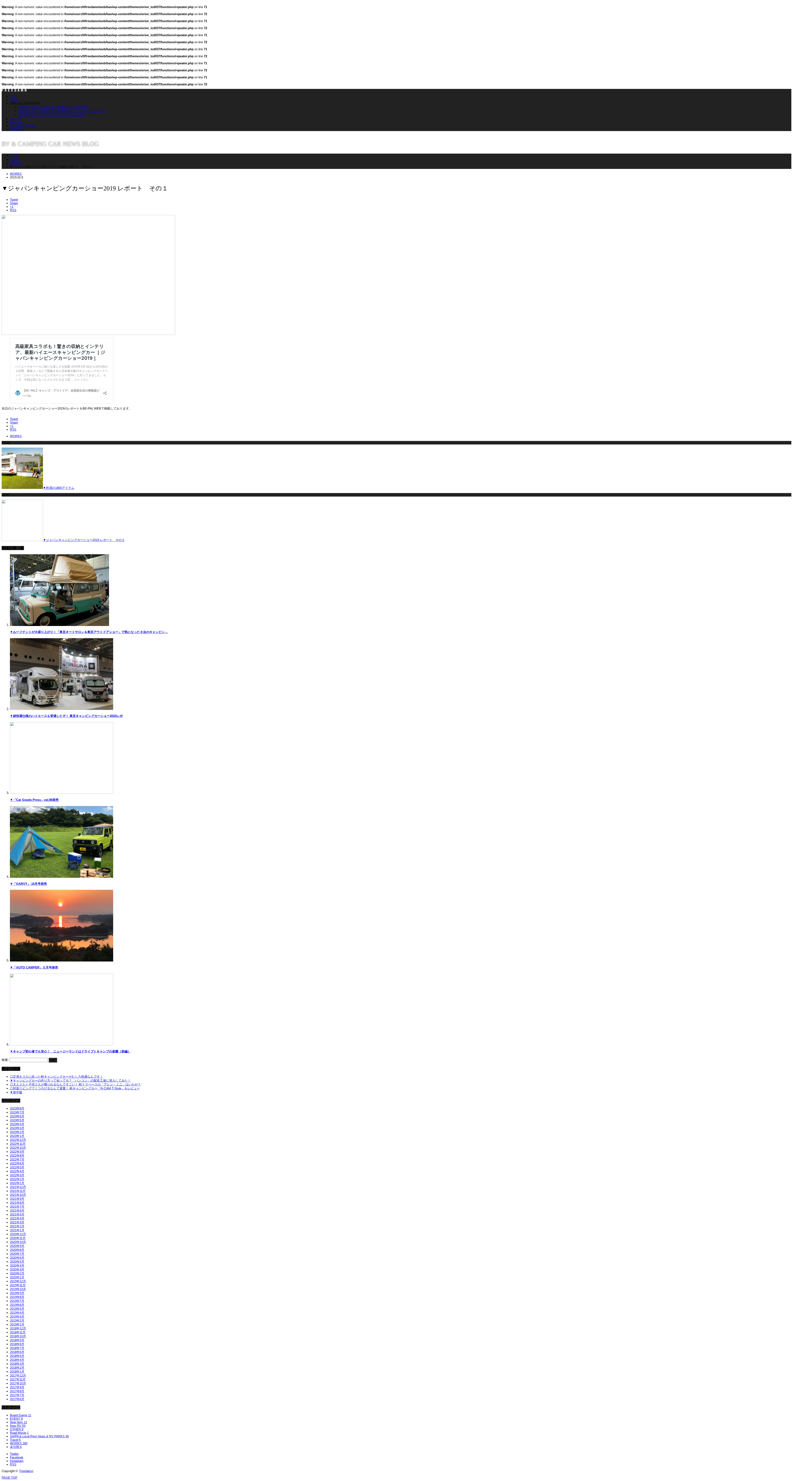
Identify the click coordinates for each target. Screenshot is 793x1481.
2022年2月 (17, 1179)
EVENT (16, 1418)
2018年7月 (17, 1348)
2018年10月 (18, 1336)
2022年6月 (17, 1163)
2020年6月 (17, 1257)
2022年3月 (17, 1175)
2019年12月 (18, 1281)
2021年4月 (17, 1218)
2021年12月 (18, 1187)
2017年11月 (18, 1379)
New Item (16, 122)
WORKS (16, 163)
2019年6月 (17, 1305)
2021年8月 (17, 1202)
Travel (15, 1440)
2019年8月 (17, 1297)
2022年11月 (18, 1143)
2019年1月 (17, 1324)
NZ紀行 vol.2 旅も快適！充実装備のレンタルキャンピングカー (62, 111)
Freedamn (26, 1471)
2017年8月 (17, 1391)
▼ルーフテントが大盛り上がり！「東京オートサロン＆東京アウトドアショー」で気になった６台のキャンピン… (89, 632)
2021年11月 (18, 1191)
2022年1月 (17, 1183)
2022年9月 (17, 1151)
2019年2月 (17, 1320)
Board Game (20, 1415)
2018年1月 (17, 1371)
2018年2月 (17, 1367)
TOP (13, 96)
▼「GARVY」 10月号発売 (28, 883)
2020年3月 (17, 1269)
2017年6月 (17, 1399)
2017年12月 (18, 1375)
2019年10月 (18, 1289)
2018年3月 (17, 1363)
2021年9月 (17, 1198)
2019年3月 (17, 1316)
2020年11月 (18, 1238)
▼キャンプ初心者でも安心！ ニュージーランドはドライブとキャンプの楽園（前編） (70, 1051)
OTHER (16, 1429)
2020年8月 (17, 1250)
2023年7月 (17, 1112)
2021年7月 (17, 1206)
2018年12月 (18, 1328)
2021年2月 (17, 1226)
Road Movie (19, 1432)
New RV (15, 119)
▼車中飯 (16, 1092)
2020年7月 (17, 1253)
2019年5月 (17, 1308)
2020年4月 (17, 1265)
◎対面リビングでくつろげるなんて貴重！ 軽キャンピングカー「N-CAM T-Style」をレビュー (75, 1088)
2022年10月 (18, 1147)
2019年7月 (17, 1301)
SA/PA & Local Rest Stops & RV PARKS (39, 1436)
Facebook (16, 1457)
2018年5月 (17, 1356)
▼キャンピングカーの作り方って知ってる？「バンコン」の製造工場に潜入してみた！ (70, 1080)
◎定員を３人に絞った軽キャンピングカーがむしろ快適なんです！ (56, 1076)
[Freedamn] (14, 90)
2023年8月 (17, 1108)
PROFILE (16, 129)
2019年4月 (17, 1312)
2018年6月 (17, 1352)
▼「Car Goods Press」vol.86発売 (34, 799)
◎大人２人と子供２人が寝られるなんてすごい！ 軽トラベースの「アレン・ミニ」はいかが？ (75, 1084)
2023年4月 (17, 1124)
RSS (13, 1464)
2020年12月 (18, 1234)
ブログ (14, 159)
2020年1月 (17, 1277)
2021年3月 (17, 1222)
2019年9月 (17, 1293)
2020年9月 (17, 1246)
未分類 (16, 1447)
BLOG (14, 100)
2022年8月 (17, 1155)
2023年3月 (17, 1128)
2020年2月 (17, 1273)
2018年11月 (18, 1332)
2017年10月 (18, 1383)
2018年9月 (17, 1340)
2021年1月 (17, 1230)
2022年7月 (17, 1159)
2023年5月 (17, 1120)
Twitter (14, 1454)
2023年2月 (17, 1132)
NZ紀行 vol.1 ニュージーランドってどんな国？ (51, 115)
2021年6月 (17, 1210)
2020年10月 (18, 1242)
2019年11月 (18, 1285)
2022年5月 (17, 1167)
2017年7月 (17, 1395)
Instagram (17, 1461)
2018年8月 (17, 1344)
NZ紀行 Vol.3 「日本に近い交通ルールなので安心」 (55, 107)
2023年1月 (17, 1136)
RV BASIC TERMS (23, 126)
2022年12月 (18, 1140)
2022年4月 (17, 1171)
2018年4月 (17, 1360)
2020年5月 (17, 1261)
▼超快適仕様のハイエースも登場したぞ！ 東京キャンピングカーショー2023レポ (66, 716)
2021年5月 (17, 1214)
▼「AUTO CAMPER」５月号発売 (34, 967)
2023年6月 (17, 1116)
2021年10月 (18, 1195)
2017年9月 (17, 1387)
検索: (5, 1060)
